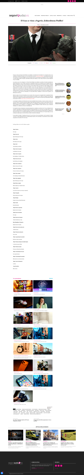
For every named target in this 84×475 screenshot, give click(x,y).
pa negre (27, 412)
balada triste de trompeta (43, 409)
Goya (27, 411)
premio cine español (47, 412)
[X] (73, 1)
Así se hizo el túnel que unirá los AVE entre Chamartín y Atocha (21, 420)
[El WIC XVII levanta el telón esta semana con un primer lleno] (68, 103)
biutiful (49, 409)
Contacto (26, 1)
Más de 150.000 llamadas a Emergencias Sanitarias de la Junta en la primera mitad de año (60, 84)
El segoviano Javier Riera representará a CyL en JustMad (42, 420)
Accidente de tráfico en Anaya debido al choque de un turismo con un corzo (60, 97)
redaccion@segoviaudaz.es (40, 467)
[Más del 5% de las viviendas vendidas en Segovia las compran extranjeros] (68, 109)
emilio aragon (15, 411)
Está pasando (63, 441)
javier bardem (43, 411)
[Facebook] (68, 1)
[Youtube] (75, 1)
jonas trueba (48, 411)
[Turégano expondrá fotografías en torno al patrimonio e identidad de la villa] (15, 435)
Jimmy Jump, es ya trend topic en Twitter (27, 98)
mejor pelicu (23, 412)
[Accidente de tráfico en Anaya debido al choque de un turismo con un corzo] (68, 97)
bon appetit (15, 410)
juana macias (15, 412)
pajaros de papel (32, 412)
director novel (42, 410)
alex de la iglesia (34, 409)
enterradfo (20, 411)
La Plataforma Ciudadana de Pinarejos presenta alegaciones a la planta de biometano (60, 91)
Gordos (24, 411)
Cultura (9, 441)
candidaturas (23, 410)
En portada (45, 441)
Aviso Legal (56, 468)
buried (19, 410)
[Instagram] (70, 1)
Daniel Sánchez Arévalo (30, 410)
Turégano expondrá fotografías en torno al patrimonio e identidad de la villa (15, 444)
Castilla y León (28, 441)
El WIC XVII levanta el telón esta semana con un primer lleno (60, 103)
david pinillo (37, 410)
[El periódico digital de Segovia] (16, 15)
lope (19, 412)
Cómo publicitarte (34, 468)
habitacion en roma (36, 411)
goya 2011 (30, 411)
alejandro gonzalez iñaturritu (26, 409)
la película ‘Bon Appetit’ (40, 76)
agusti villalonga (18, 409)
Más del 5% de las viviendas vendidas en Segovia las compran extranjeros (59, 109)
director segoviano (48, 410)
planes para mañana (39, 412)
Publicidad (23, 1)
